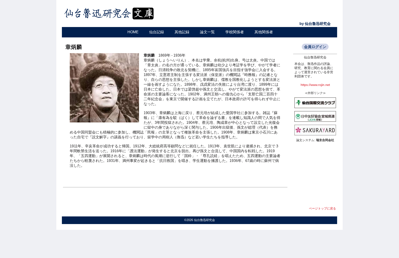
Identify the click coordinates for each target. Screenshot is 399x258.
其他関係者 (263, 32)
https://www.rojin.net (315, 85)
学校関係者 (234, 32)
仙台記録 (156, 32)
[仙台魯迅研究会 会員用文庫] (109, 20)
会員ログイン (315, 47)
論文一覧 (207, 32)
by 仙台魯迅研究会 (315, 24)
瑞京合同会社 (325, 140)
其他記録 (182, 32)
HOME (133, 32)
